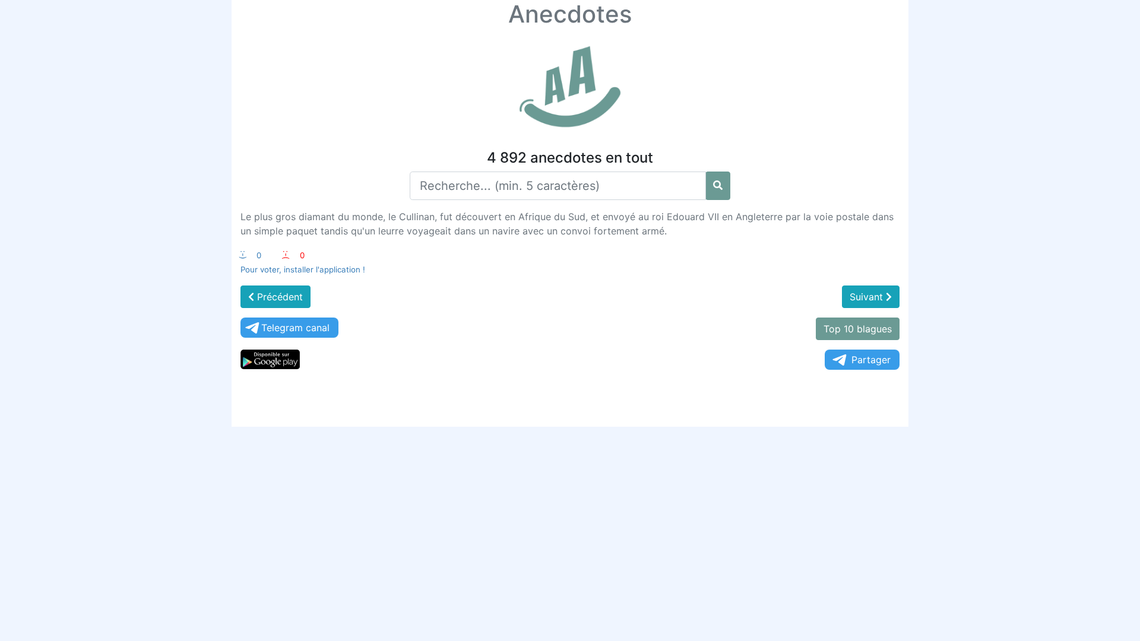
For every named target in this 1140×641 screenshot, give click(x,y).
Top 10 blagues (858, 329)
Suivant (868, 297)
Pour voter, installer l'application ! (302, 269)
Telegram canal (295, 328)
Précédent (278, 297)
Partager (871, 360)
